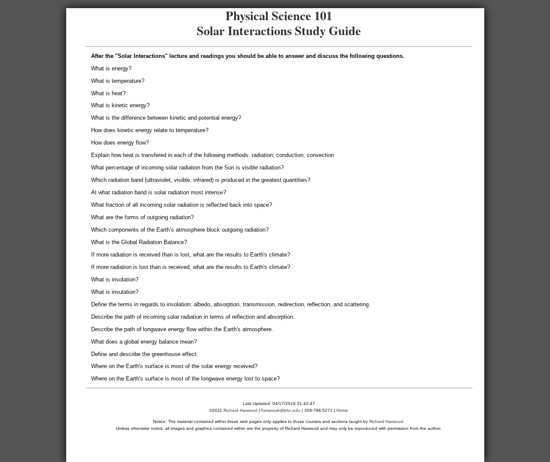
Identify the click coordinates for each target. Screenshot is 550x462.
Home (342, 410)
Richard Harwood (240, 410)
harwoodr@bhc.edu (280, 410)
